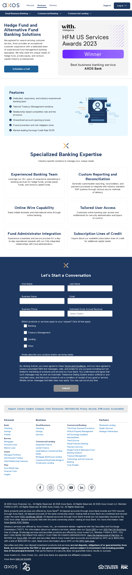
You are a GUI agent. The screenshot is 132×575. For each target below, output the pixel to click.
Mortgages (8, 441)
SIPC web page (86, 541)
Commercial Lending (78, 13)
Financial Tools (10, 471)
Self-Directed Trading (13, 458)
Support (107, 5)
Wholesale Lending (107, 425)
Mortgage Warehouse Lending (49, 457)
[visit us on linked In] (81, 487)
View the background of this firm (103, 535)
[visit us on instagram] (50, 487)
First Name (27, 284)
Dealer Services (106, 428)
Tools (48, 409)
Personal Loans (10, 445)
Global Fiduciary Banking (77, 443)
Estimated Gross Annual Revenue (86, 309)
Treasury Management (39, 332)
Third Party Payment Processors (80, 428)
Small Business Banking (16, 13)
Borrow (7, 438)
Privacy (83, 409)
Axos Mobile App (11, 468)
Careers (21, 409)
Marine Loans (9, 448)
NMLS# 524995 (23, 559)
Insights (30, 409)
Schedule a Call (21, 69)
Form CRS (91, 529)
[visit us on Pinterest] (91, 487)
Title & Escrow (73, 440)
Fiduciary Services (75, 447)
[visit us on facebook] (40, 487)
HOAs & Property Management (80, 431)
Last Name (75, 284)
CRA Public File (72, 409)
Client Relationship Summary (16, 461)
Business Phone (29, 309)
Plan (6, 465)
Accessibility (117, 409)
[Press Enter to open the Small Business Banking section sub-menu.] (30, 13)
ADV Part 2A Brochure (114, 529)
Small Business (43, 425)
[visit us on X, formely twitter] (60, 487)
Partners (53, 5)
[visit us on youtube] (71, 487)
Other (31, 346)
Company (39, 409)
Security (93, 409)
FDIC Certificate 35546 (31, 516)
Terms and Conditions (75, 366)
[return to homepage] (11, 6)
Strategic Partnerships (108, 431)
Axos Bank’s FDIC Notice (16, 522)
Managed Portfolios (12, 455)
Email (72, 296)
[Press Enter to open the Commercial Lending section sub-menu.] (91, 13)
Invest (7, 452)
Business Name (29, 296)
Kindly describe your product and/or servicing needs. (48, 354)
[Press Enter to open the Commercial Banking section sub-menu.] (60, 13)
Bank (6, 425)
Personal (30, 5)
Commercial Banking (48, 13)
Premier (7, 434)
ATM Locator (104, 409)
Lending (32, 339)
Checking (8, 428)
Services (39, 434)
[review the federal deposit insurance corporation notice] (124, 567)
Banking (32, 326)
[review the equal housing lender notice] (108, 567)
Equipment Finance (44, 445)
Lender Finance (42, 448)
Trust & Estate (73, 465)
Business (42, 5)
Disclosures (57, 409)
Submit (66, 388)
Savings (7, 431)
